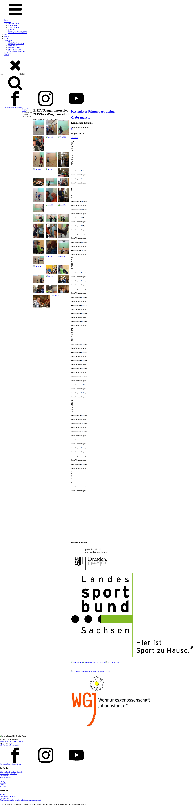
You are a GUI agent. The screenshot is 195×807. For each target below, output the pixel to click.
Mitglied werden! (13, 27)
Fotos (6, 38)
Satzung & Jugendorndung (8, 774)
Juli (72, 129)
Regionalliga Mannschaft (16, 44)
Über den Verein (13, 23)
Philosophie (12, 29)
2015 (24, 111)
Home (6, 20)
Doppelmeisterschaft (14, 49)
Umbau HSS (4, 776)
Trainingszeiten (13, 25)
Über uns (3, 772)
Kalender (7, 36)
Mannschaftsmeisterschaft (16, 51)
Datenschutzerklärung (14, 764)
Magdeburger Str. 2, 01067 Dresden (11, 741)
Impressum (3, 764)
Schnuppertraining (8, 107)
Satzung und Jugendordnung (17, 31)
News (6, 34)
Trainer (2, 794)
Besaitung (7, 53)
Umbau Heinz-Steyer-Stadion (17, 33)
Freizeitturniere (13, 45)
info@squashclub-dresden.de (9, 745)
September (74, 138)
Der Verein (7, 22)
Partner (6, 55)
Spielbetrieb (8, 40)
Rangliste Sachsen (14, 47)
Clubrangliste (12, 42)
